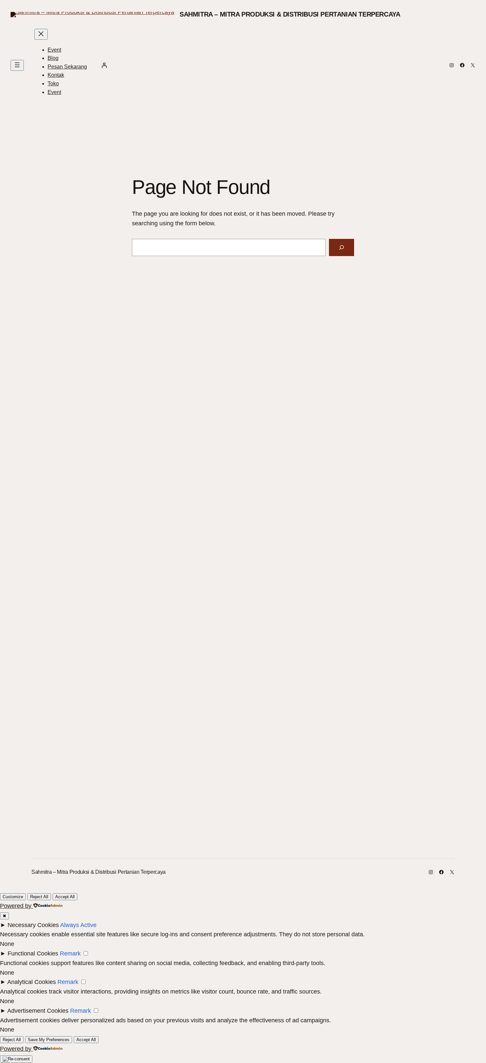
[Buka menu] (17, 65)
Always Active (78, 925)
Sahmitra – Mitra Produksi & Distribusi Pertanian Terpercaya (290, 14)
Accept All (65, 896)
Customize (13, 896)
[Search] (341, 247)
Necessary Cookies (33, 925)
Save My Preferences (48, 1039)
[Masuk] (104, 65)
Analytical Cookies (31, 982)
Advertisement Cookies (37, 1010)
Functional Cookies (33, 953)
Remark (70, 953)
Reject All (39, 896)
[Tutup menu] (41, 34)
